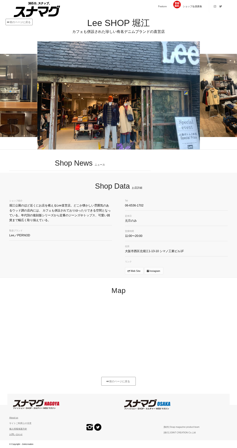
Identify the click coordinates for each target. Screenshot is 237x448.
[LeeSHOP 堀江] (194, 144)
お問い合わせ (16, 434)
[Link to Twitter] (220, 6)
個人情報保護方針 (18, 429)
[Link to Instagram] (215, 6)
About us (13, 417)
